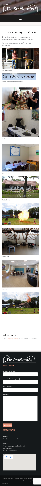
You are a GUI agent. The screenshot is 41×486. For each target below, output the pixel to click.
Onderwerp (7, 387)
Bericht (6, 394)
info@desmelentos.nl (10, 439)
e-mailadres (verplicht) (11, 379)
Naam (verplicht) (9, 371)
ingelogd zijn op (13, 339)
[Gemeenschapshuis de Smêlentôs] (20, 7)
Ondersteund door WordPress (12, 478)
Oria (30, 478)
